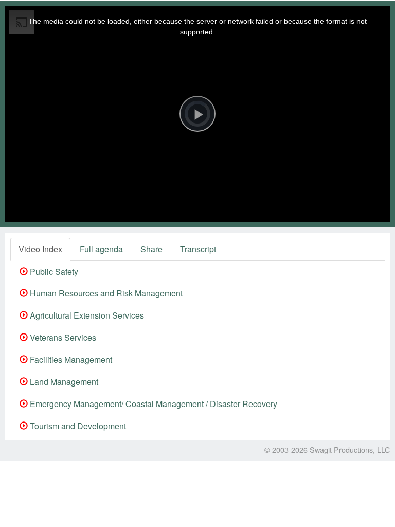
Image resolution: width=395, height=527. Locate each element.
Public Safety (53, 271)
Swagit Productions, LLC (350, 449)
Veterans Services (62, 337)
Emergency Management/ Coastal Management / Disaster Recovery (152, 404)
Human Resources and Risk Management (105, 293)
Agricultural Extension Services (86, 315)
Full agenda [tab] (101, 249)
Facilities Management (70, 359)
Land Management (63, 382)
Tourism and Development (77, 426)
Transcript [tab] (198, 249)
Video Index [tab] (40, 249)
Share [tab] (151, 249)
